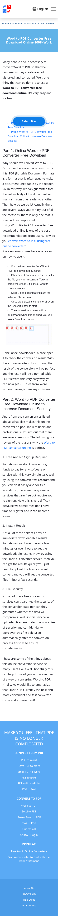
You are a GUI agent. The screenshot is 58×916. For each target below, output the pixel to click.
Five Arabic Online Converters (29, 851)
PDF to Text (29, 789)
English (42, 9)
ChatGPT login (29, 835)
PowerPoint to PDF (29, 817)
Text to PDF (29, 823)
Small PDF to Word (29, 772)
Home (5, 23)
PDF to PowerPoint (29, 783)
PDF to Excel (29, 777)
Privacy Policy (29, 893)
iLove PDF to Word (29, 766)
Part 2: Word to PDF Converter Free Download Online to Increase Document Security (30, 136)
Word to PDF (18, 23)
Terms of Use (29, 905)
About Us (29, 888)
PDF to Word (29, 760)
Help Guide (29, 899)
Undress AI (29, 829)
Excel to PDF (29, 811)
